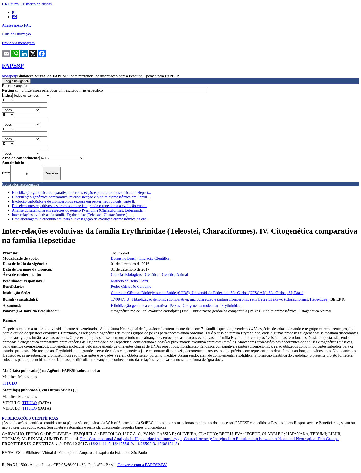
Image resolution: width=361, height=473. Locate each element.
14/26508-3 (145, 443)
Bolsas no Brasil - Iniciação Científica (140, 258)
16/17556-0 (122, 443)
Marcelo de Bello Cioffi (129, 281)
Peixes (175, 305)
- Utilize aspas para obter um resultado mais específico (53, 90)
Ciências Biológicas (126, 274)
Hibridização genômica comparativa (139, 305)
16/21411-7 (100, 443)
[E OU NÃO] (8, 100)
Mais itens (10, 377)
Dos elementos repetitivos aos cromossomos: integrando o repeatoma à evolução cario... (79, 206)
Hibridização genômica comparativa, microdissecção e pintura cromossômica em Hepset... (81, 192)
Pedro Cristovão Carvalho (131, 286)
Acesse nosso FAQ (17, 25)
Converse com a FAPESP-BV (142, 465)
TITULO (10, 383)
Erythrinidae (230, 305)
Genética (152, 274)
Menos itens (27, 377)
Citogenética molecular (200, 305)
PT (14, 12)
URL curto (10, 4)
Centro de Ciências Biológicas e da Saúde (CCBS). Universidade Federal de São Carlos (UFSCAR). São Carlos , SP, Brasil (207, 293)
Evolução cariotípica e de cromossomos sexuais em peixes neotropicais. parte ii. (73, 201)
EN (14, 17)
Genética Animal (175, 274)
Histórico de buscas (36, 4)
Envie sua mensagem (18, 43)
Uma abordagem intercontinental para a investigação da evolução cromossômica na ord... (80, 219)
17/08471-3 (167, 443)
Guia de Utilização (16, 34)
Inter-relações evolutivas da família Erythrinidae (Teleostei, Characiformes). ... (72, 215)
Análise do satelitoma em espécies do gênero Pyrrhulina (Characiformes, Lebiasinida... (79, 210)
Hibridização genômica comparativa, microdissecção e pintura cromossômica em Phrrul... (81, 197)
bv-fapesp (9, 76)
